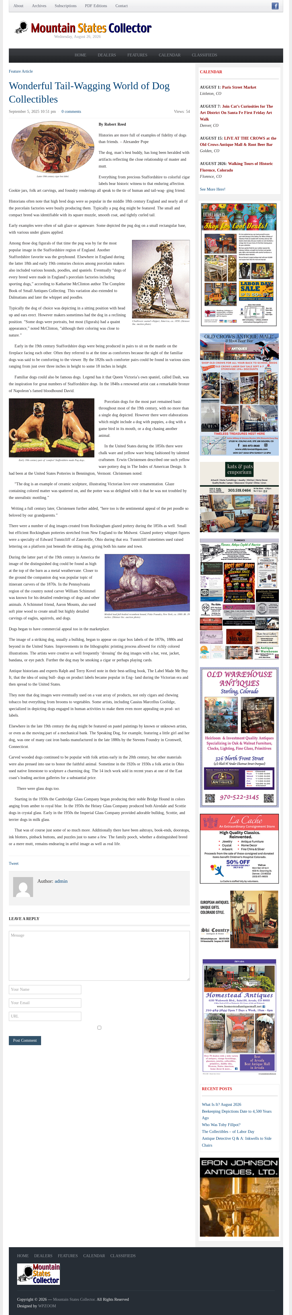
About (18, 6)
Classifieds (204, 55)
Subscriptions (65, 6)
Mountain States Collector (74, 1299)
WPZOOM (47, 1306)
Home (80, 55)
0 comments (71, 111)
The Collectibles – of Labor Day (228, 1132)
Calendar (170, 55)
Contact (121, 6)
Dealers (107, 55)
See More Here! (213, 189)
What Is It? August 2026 (221, 1104)
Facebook (275, 6)
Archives (39, 6)
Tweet (14, 863)
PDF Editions (96, 6)
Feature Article (21, 71)
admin (61, 881)
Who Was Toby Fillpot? (221, 1125)
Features (137, 55)
